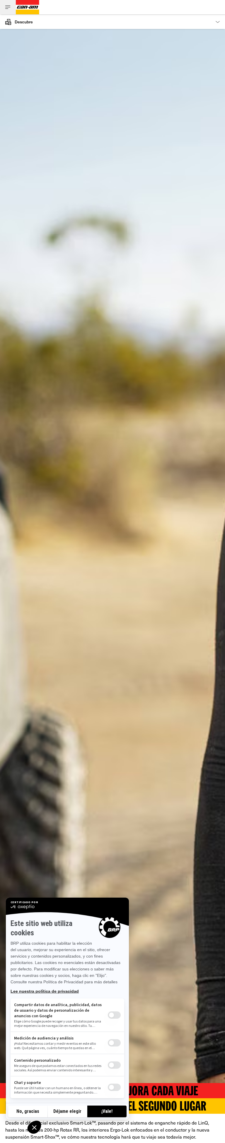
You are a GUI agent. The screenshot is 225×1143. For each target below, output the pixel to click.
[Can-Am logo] (27, 7)
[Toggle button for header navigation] (8, 7)
